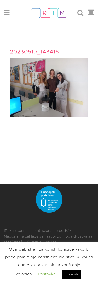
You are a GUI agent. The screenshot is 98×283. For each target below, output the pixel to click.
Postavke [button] (47, 274)
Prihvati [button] (71, 274)
